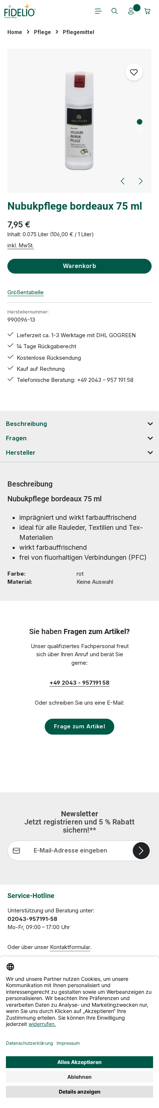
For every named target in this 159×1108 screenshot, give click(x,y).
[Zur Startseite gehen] (20, 11)
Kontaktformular (70, 947)
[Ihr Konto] (131, 11)
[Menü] (98, 11)
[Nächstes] (140, 181)
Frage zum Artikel (79, 726)
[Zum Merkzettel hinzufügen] (133, 72)
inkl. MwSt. (20, 245)
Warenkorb (80, 266)
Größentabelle (25, 292)
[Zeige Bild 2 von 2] (139, 131)
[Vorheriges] (123, 181)
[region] (79, 121)
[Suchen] (114, 11)
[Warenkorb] (147, 11)
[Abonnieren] (141, 850)
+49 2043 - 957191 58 (79, 683)
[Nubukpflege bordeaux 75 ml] (79, 121)
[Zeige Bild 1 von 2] (139, 122)
